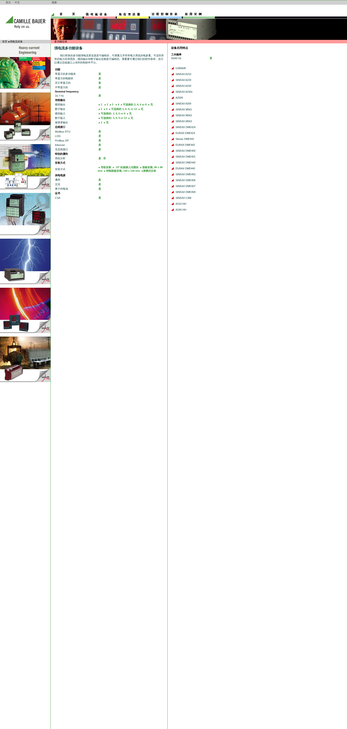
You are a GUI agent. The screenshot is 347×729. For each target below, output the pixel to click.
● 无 (150, 104)
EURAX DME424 (185, 133)
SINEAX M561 (184, 109)
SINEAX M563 (184, 121)
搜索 (54, 2)
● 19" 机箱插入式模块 (126, 167)
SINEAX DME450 (185, 174)
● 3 (112, 104)
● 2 (106, 104)
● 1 (100, 104)
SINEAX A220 (183, 80)
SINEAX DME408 (185, 192)
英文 (8, 2)
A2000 (179, 97)
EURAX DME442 (185, 144)
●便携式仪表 (148, 170)
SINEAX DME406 (185, 180)
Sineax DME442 (185, 138)
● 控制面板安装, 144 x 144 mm (122, 170)
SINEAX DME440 (185, 162)
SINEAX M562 (184, 115)
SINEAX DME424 (185, 127)
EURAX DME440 (185, 168)
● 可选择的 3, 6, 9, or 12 (123, 109)
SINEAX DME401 (185, 156)
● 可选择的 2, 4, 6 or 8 (134, 104)
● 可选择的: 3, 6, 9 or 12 (112, 118)
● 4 (117, 104)
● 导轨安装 (104, 167)
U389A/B (181, 68)
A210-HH (181, 203)
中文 (17, 2)
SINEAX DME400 (185, 150)
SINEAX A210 (183, 74)
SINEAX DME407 (185, 186)
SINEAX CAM (183, 197)
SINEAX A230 (183, 85)
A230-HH (181, 209)
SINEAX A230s (184, 91)
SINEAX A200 (183, 103)
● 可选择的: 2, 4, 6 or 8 (111, 113)
